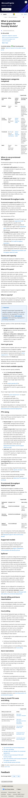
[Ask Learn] (24, 17)
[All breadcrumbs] (2, 17)
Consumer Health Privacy (18, 794)
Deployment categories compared (9, 35)
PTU (11, 131)
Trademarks (10, 796)
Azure (6, 17)
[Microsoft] (14, 14)
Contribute (3, 794)
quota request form (14, 394)
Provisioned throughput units (8, 39)
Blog (19, 792)
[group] (14, 126)
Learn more (7, 766)
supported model (19, 221)
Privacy (8, 794)
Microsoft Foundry (13, 17)
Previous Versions (12, 792)
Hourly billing (19, 647)
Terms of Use (4, 796)
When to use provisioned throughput (10, 37)
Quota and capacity (6, 40)
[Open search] (22, 14)
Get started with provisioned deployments (11, 408)
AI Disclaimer (4, 792)
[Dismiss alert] (26, 2)
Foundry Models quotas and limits (12, 762)
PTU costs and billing (9, 749)
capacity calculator (18, 469)
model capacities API (13, 383)
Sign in (25, 14)
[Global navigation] (1, 14)
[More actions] (26, 17)
